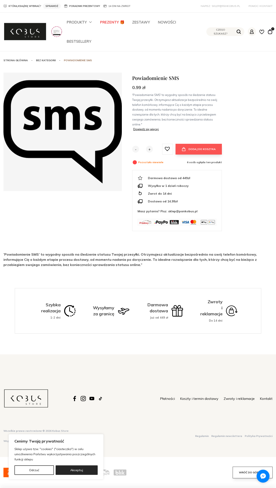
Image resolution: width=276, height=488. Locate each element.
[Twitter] (91, 398)
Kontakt (266, 398)
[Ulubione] (261, 31)
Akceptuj (76, 470)
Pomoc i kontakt (261, 6)
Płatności (167, 398)
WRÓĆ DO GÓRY (249, 472)
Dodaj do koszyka (202, 149)
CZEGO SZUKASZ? (220, 31)
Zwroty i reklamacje (239, 398)
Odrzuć (34, 470)
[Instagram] (83, 398)
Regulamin (202, 436)
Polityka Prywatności (259, 436)
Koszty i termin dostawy (199, 398)
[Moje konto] (252, 31)
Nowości (167, 22)
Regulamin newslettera (226, 436)
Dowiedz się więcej (146, 129)
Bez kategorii (46, 60)
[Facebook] (74, 398)
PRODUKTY (77, 22)
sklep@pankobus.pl (226, 6)
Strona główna (15, 60)
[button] (167, 149)
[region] (56, 456)
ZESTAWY (141, 22)
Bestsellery (79, 41)
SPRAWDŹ (51, 6)
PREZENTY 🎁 (112, 22)
